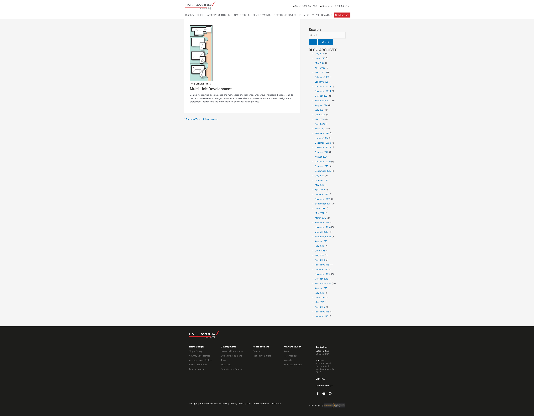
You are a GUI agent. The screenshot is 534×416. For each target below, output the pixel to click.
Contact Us (342, 15)
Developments (261, 15)
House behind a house (232, 351)
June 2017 (320, 208)
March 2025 (321, 72)
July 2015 (319, 293)
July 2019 (319, 175)
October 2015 (321, 278)
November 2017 (323, 199)
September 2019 (323, 171)
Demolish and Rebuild (231, 368)
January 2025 (321, 81)
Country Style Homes (199, 355)
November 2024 (323, 91)
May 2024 (320, 119)
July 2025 (320, 53)
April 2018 (320, 189)
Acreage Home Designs (200, 360)
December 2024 (323, 86)
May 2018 (319, 185)
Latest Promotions (218, 15)
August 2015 (321, 288)
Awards (288, 360)
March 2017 (320, 218)
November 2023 (323, 147)
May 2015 (319, 302)
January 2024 (321, 138)
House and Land (261, 346)
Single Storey (195, 351)
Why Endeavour (322, 15)
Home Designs (241, 15)
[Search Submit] (313, 42)
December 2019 (323, 161)
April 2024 (320, 124)
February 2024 (322, 133)
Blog (286, 351)
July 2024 (320, 110)
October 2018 (321, 180)
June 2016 (320, 250)
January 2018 (321, 194)
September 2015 (323, 283)
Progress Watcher (293, 364)
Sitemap (276, 403)
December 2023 (323, 142)
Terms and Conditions (258, 403)
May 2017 (319, 213)
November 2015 (323, 274)
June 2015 (320, 297)
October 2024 (322, 96)
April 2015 (320, 307)
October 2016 (321, 232)
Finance (304, 15)
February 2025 (322, 77)
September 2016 (323, 236)
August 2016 (321, 241)
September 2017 (323, 203)
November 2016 (323, 227)
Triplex (224, 360)
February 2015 (322, 311)
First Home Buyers (285, 15)
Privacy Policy (237, 403)
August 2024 (321, 105)
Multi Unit (226, 364)
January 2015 (321, 316)
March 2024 (321, 128)
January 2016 (321, 269)
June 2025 (320, 58)
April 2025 (320, 67)
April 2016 (320, 260)
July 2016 (319, 246)
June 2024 (320, 114)
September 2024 (323, 100)
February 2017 (322, 222)
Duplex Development (231, 355)
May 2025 (320, 63)
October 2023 (322, 152)
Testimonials (290, 355)
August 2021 (321, 157)
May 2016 (319, 255)
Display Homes (194, 15)
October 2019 (321, 166)
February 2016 (322, 264)
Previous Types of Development (201, 119)
